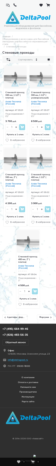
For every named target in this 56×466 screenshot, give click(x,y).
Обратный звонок (15, 342)
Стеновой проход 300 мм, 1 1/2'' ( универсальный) (40, 95)
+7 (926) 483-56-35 (15, 335)
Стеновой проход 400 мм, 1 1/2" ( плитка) (40, 177)
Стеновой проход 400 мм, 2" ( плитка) (27, 259)
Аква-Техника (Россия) (13, 102)
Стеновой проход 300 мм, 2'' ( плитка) (14, 177)
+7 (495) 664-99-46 (15, 329)
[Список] (48, 59)
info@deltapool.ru (18, 359)
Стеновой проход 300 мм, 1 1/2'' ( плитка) (14, 95)
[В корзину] (22, 127)
